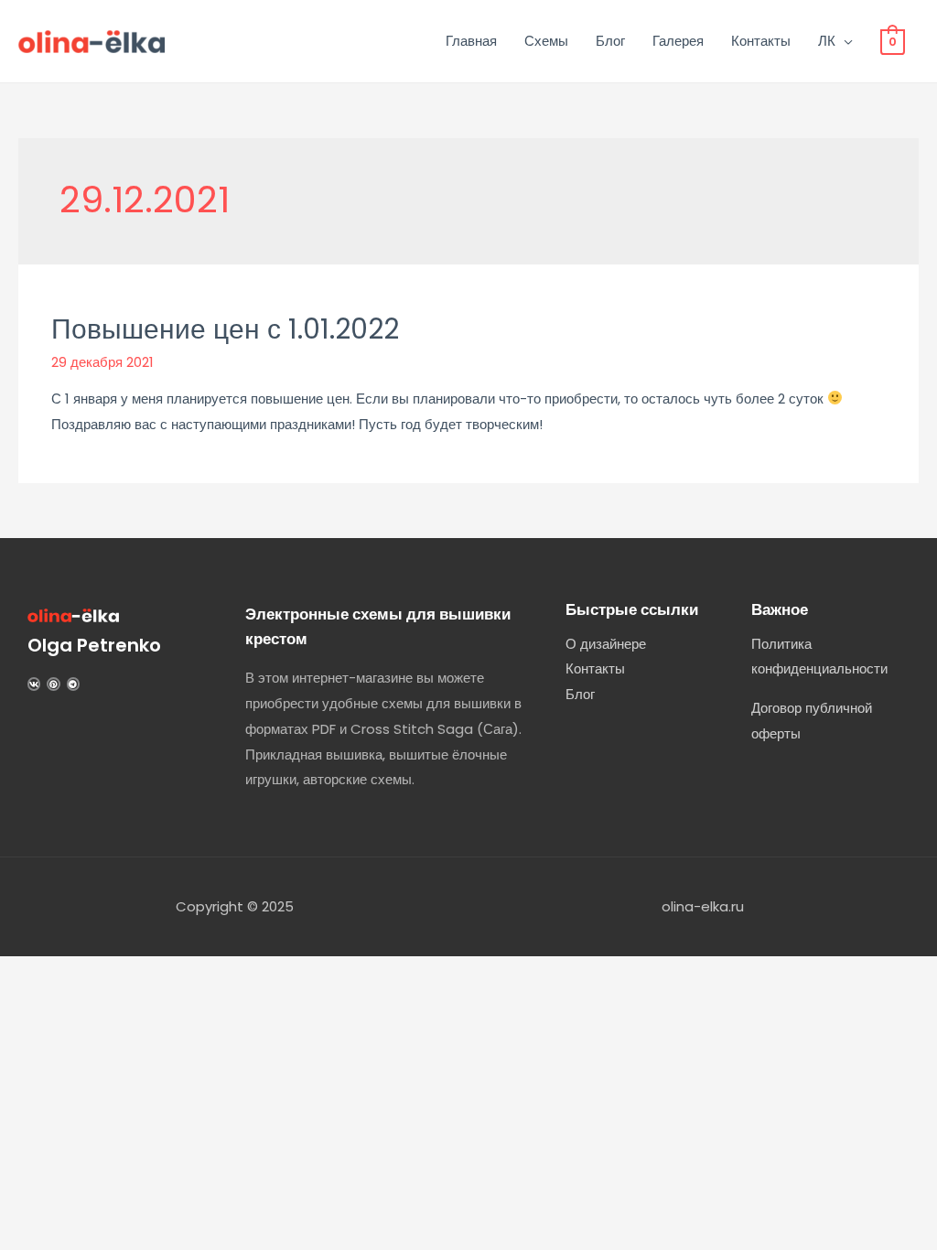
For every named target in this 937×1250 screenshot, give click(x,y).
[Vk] (33, 683)
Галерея (678, 40)
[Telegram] (73, 683)
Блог (610, 40)
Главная (471, 40)
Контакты (761, 40)
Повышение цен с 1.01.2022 (225, 329)
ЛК (826, 40)
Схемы (546, 40)
